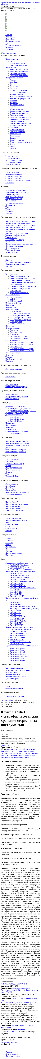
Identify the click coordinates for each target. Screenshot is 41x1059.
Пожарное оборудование (10, 664)
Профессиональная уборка (20, 123)
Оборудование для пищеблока (12, 270)
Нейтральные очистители (20, 72)
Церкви (13, 146)
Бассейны (14, 82)
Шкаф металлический (13, 359)
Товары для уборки (12, 164)
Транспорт (14, 138)
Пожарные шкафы (12, 674)
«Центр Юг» (12, 1032)
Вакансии (9, 47)
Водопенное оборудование (15, 668)
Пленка (8, 522)
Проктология (10, 201)
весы (14, 988)
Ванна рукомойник (12, 295)
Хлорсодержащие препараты (16, 264)
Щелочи (8, 266)
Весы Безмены (15, 602)
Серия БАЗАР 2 (16, 615)
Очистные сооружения (19, 113)
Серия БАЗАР (15, 613)
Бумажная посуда (12, 459)
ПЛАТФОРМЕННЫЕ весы (20, 642)
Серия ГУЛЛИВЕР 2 (18, 586)
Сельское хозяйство (17, 132)
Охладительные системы (19, 111)
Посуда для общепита (9, 682)
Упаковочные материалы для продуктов (16, 365)
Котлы (7, 686)
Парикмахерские (16, 115)
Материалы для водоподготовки (18, 262)
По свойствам (10, 67)
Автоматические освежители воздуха (20, 221)
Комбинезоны (10, 541)
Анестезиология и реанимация (17, 192)
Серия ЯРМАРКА (17, 596)
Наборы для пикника (13, 468)
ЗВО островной (16, 301)
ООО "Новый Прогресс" (19, 65)
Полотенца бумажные (13, 174)
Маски (8, 545)
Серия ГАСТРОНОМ (18, 621)
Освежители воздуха (13, 160)
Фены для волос (11, 252)
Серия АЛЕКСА (16, 611)
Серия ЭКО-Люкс (17, 419)
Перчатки (9, 549)
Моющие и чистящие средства (13, 55)
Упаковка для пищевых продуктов (14, 480)
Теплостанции (15, 134)
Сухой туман (10, 377)
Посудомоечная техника (19, 119)
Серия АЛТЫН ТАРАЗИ (19, 577)
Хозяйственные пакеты (14, 510)
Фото (7, 43)
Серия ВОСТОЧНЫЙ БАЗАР (21, 582)
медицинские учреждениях (22, 751)
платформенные (23, 988)
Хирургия (9, 213)
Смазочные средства (18, 74)
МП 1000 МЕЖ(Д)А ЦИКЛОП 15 (14, 984)
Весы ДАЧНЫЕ (16, 573)
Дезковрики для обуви (14, 415)
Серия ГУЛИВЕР (16, 584)
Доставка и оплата (12, 41)
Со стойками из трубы (18, 336)
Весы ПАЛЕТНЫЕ (17, 638)
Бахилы (8, 538)
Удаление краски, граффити (21, 142)
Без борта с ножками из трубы (21, 342)
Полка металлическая (13, 309)
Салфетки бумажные (13, 176)
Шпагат (8, 531)
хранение (13, 755)
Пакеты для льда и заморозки (16, 504)
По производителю (12, 59)
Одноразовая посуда (9, 456)
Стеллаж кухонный (12, 328)
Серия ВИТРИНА (17, 619)
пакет (14, 998)
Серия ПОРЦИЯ (16, 625)
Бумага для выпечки (13, 518)
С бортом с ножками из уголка (22, 351)
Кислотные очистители (19, 69)
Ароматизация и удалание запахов (14, 373)
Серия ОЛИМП (16, 594)
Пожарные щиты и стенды (15, 676)
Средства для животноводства (12, 391)
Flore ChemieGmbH (17, 63)
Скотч (7, 526)
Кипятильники (11, 238)
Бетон (12, 84)
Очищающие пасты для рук (16, 387)
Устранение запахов (13, 45)
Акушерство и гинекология (16, 190)
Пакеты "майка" (11, 502)
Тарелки (8, 474)
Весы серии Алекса (17, 648)
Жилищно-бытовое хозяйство (21, 96)
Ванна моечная (11, 274)
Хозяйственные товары (10, 152)
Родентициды (10, 429)
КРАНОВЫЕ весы (17, 640)
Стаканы (8, 472)
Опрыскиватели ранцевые (15, 452)
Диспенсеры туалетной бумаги (17, 233)
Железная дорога (16, 94)
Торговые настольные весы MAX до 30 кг (21, 646)
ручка (3, 1000)
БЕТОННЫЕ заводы (18, 631)
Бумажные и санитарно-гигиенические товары (19, 168)
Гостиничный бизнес (18, 92)
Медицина (14, 103)
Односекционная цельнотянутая (22, 282)
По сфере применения (14, 78)
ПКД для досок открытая (19, 315)
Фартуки (8, 551)
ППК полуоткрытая (17, 324)
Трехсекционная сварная (19, 293)
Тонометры (9, 209)
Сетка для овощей (12, 524)
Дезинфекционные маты (15, 406)
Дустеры (8, 447)
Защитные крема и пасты (10, 381)
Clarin (12, 61)
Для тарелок (14, 330)
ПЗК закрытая (15, 311)
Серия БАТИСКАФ (17, 579)
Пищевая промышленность (20, 117)
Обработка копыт (12, 399)
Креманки (9, 462)
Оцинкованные (16, 284)
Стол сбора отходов (13, 353)
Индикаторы (10, 423)
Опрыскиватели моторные (15, 450)
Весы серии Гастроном (19, 656)
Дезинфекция (6, 403)
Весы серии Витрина (18, 654)
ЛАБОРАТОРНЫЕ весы (19, 565)
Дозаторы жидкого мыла (15, 236)
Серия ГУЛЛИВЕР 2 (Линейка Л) (23, 588)
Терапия (8, 207)
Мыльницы (9, 242)
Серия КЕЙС (15, 590)
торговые (29, 1025)
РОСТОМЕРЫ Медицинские (21, 569)
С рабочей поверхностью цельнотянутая (20, 290)
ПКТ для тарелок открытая (20, 320)
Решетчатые (14, 334)
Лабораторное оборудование (16, 397)
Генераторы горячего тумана (16, 441)
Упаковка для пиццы (13, 494)
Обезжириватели (16, 109)
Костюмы (9, 543)
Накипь (13, 107)
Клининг (13, 101)
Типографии (15, 136)
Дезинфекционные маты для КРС (23, 411)
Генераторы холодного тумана (17, 443)
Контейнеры (10, 486)
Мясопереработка (17, 105)
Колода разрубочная (13, 303)
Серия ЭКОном (16, 421)
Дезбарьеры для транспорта (20, 409)
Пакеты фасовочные (13, 508)
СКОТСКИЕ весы (17, 644)
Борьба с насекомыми (18, 90)
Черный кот (21, 1029)
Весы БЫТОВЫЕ (17, 604)
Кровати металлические (14, 696)
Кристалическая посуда (14, 464)
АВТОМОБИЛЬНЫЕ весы (20, 629)
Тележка (8, 357)
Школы (13, 148)
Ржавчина (14, 128)
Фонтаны (13, 144)
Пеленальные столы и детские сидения (20, 244)
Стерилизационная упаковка (16, 431)
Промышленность (17, 121)
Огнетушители (11, 672)
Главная (8, 35)
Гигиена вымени (11, 394)
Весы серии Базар (17, 650)
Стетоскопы (10, 205)
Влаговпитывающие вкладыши (17, 520)
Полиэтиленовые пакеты (10, 498)
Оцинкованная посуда (14, 688)
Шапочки (9, 555)
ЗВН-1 (12, 299)
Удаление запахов (17, 140)
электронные (6, 1027)
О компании (10, 37)
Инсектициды (10, 425)
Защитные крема (11, 385)
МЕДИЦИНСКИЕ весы (19, 567)
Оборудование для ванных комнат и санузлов (18, 217)
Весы (3, 559)
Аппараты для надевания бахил (17, 223)
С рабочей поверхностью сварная (23, 286)
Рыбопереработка (17, 130)
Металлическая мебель (10, 692)
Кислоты (8, 260)
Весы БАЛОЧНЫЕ (17, 635)
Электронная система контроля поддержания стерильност (18, 756)
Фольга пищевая (11, 529)
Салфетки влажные (12, 178)
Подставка (9, 305)
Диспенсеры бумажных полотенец (18, 227)
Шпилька (9, 361)
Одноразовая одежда (9, 535)
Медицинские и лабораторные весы (19, 563)
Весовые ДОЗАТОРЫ (18, 633)
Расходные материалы (14, 203)
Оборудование (11, 427)
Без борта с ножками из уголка (22, 345)
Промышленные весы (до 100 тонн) (19, 627)
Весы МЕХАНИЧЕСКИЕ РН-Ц (22, 606)
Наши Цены (10, 39)
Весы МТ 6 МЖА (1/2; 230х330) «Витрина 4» (18, 1002)
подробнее (5, 745)
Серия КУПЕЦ (16, 592)
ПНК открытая (16, 322)
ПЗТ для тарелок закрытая (20, 313)
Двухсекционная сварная (19, 276)
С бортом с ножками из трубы (21, 349)
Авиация (13, 80)
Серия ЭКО (14, 417)
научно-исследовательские (11, 753)
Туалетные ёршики (12, 250)
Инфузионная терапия (14, 197)
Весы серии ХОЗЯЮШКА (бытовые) (24, 608)
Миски (8, 466)
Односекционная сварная (20, 280)
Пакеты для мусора (12, 506)
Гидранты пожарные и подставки (18, 670)
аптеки (10, 749)
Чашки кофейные (12, 476)
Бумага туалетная (12, 172)
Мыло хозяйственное (13, 158)
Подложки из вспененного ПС (17, 492)
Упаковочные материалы (10, 514)
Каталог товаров (11, 1054)
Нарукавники (10, 547)
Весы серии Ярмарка (18, 660)
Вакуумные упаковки (13, 369)
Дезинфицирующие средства (16, 413)
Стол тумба (9, 355)
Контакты (9, 49)
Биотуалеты (14, 86)
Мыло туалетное (11, 156)
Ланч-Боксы (10, 488)
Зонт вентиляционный (14, 297)
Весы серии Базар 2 (17, 652)
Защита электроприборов (20, 99)
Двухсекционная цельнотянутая (22, 278)
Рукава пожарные (12, 679)
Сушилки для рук (12, 248)
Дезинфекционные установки (17, 445)
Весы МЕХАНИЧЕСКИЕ (20, 575)
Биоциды (13, 88)
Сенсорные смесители (14, 246)
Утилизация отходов (13, 433)
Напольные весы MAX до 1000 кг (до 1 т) (21, 571)
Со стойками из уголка (19, 338)
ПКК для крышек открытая (20, 318)
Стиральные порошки (14, 162)
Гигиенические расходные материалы (20, 225)
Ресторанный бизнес (18, 125)
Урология (9, 211)
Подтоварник (10, 307)
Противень (9, 326)
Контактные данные (9, 1042)
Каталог (12, 700)
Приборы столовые (12, 470)
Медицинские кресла (13, 199)
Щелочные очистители (19, 76)
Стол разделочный (12, 340)
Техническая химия (8, 256)
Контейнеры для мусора (14, 240)
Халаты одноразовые (13, 553)
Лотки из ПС (10, 490)
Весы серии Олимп (17, 658)
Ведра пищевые (11, 484)
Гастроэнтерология (12, 195)
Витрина (20, 1025)
